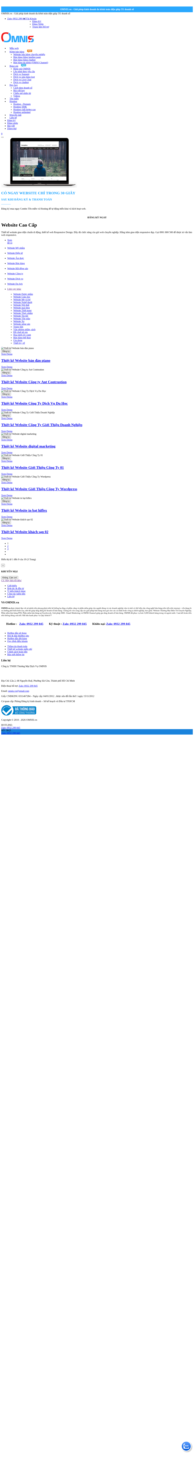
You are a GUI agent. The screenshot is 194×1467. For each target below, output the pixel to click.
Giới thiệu (12, 585)
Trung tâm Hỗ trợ (40, 27)
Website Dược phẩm (23, 294)
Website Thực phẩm (23, 313)
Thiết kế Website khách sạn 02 (24, 532)
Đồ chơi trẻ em (20, 332)
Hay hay (14, 85)
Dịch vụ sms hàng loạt (24, 77)
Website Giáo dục (21, 297)
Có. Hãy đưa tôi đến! (11, 580)
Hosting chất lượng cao (24, 109)
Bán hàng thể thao (22, 337)
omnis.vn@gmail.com (18, 691)
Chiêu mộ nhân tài (22, 93)
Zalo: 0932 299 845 (31, 623)
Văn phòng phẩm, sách (24, 329)
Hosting (13, 101)
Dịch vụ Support (21, 74)
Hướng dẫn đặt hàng (17, 638)
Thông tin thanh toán (17, 646)
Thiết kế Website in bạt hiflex (24, 510)
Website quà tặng (21, 307)
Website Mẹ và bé (21, 299)
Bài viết (11, 126)
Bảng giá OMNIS (21, 68)
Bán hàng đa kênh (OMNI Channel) (30, 62)
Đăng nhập (12, 123)
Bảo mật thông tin (15, 654)
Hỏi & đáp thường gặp (18, 635)
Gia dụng (17, 340)
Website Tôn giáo (21, 318)
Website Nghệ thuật (22, 302)
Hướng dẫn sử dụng (17, 633)
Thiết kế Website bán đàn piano (25, 360)
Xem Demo (6, 354)
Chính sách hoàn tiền (17, 651)
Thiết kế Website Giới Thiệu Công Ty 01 (32, 467)
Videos (16, 96)
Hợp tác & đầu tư (15, 588)
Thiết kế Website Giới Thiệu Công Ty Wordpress (39, 489)
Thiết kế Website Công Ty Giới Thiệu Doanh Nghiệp (41, 425)
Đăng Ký (36, 21)
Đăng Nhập (37, 24)
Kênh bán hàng (17, 51)
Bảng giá (14, 66)
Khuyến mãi (15, 115)
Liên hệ (13, 117)
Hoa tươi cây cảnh (22, 335)
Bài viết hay (19, 90)
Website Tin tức (20, 316)
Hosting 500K (20, 107)
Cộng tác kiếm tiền (16, 594)
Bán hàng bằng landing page (27, 57)
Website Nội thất (21, 305)
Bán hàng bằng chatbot (24, 60)
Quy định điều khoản (17, 641)
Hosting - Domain (22, 104)
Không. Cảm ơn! (9, 578)
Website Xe (18, 321)
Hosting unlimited (21, 112)
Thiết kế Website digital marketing (28, 446)
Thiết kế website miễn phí (19, 649)
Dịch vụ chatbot (21, 82)
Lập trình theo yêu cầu (24, 71)
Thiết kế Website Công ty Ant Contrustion (34, 382)
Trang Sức (18, 326)
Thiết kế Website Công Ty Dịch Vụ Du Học (34, 403)
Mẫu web (14, 48)
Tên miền (14, 98)
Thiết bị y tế (19, 343)
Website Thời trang (22, 310)
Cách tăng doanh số (22, 87)
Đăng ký (11, 120)
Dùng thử (12, 128)
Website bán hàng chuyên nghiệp (29, 54)
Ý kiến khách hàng (16, 591)
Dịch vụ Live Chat (22, 79)
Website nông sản (21, 324)
